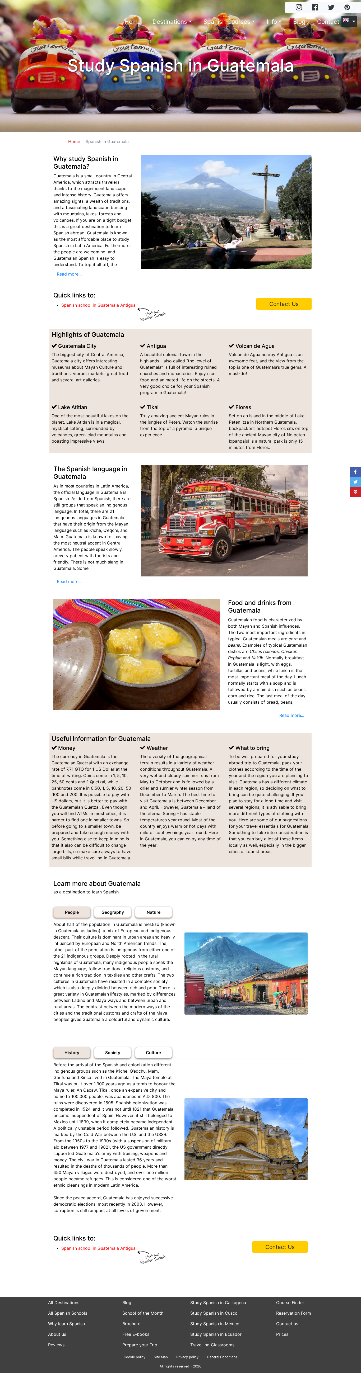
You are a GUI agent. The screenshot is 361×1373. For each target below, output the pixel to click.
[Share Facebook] (355, 472)
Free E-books (135, 1334)
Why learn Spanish (66, 1323)
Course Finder (290, 1302)
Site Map (161, 1357)
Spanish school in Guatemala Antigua (98, 305)
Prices (282, 1334)
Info (272, 21)
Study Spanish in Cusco (214, 1313)
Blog (299, 21)
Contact (328, 21)
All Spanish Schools (67, 1313)
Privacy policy (187, 1357)
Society (112, 1052)
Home (132, 21)
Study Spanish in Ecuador (216, 1334)
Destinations (169, 21)
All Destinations (63, 1302)
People (72, 912)
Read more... (69, 274)
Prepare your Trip (139, 1344)
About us (57, 1334)
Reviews (56, 1344)
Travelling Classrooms (212, 1344)
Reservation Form (293, 1313)
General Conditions (222, 1357)
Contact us (287, 1323)
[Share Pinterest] (355, 492)
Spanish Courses (226, 21)
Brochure (131, 1323)
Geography (112, 912)
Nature (153, 912)
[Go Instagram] (299, 8)
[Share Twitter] (355, 482)
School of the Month (142, 1313)
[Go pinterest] (347, 8)
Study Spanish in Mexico (214, 1323)
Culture (153, 1052)
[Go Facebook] (315, 8)
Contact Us (284, 304)
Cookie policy (134, 1357)
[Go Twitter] (331, 8)
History (71, 1052)
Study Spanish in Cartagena (218, 1302)
